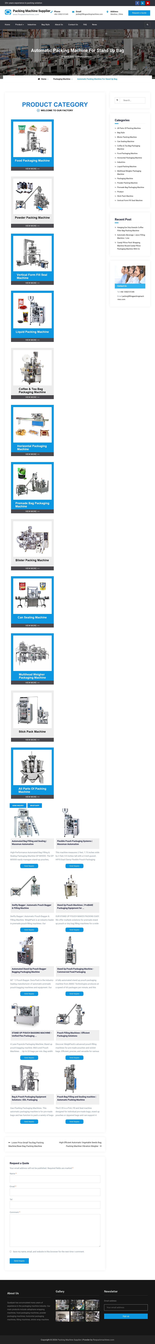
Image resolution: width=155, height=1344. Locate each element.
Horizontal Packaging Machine (129, 158)
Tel (11, 1199)
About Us (59, 24)
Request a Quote (139, 13)
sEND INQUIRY (18, 805)
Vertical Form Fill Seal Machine (130, 200)
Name (13, 1173)
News (94, 24)
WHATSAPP (34, 805)
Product (18, 24)
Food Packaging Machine (127, 153)
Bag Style (46, 24)
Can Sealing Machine (125, 141)
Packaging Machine (61, 79)
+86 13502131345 (127, 292)
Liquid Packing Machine (126, 166)
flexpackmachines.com (103, 1340)
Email (13, 1186)
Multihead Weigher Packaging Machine (129, 172)
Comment (15, 1212)
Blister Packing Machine (127, 137)
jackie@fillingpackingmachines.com (89, 14)
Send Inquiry (29, 866)
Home (7, 24)
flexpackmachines (84, 57)
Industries (32, 24)
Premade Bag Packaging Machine (130, 187)
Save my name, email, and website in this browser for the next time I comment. (48, 1251)
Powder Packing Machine (127, 183)
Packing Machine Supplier (31, 11)
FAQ (85, 24)
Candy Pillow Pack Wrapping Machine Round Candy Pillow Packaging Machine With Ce (129, 246)
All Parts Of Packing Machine (129, 128)
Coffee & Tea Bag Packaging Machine (128, 147)
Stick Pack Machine (125, 196)
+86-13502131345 (61, 14)
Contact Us (73, 24)
